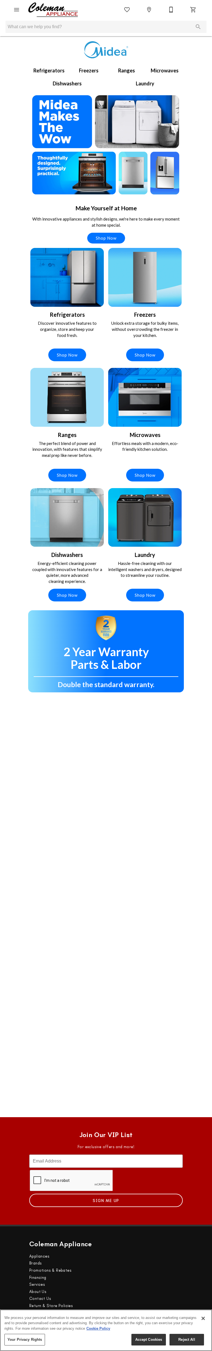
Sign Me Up (106, 1200)
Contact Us (40, 1298)
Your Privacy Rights (24, 1339)
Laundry (145, 83)
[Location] (149, 9)
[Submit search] (198, 27)
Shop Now (106, 237)
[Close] (203, 1318)
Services (37, 1284)
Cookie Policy (98, 1328)
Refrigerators (49, 70)
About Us (37, 1291)
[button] (16, 9)
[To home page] (53, 9)
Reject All (186, 1339)
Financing (37, 1277)
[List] (127, 9)
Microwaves (165, 70)
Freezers (89, 70)
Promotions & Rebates (50, 1270)
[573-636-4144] (171, 9)
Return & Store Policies (51, 1305)
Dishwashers (67, 83)
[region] (106, 1330)
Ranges (126, 70)
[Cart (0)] (193, 9)
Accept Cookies (148, 1339)
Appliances (39, 1256)
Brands (35, 1263)
